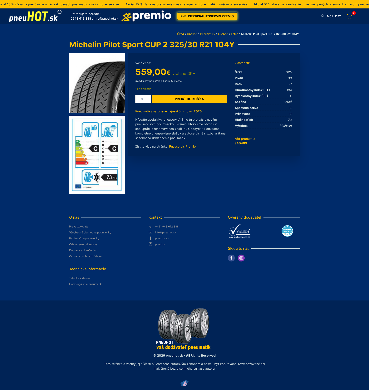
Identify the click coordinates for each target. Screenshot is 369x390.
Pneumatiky (207, 34)
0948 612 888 (81, 18)
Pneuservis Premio (182, 146)
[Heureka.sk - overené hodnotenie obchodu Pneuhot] (287, 231)
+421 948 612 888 (167, 226)
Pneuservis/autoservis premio (207, 16)
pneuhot (160, 244)
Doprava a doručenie (82, 250)
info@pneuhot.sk (106, 18)
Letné (234, 34)
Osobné (223, 34)
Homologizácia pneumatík (85, 284)
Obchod (192, 34)
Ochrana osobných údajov (85, 256)
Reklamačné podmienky (84, 238)
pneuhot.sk (162, 238)
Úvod (180, 34)
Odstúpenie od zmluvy (83, 244)
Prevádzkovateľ (79, 226)
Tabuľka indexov (79, 278)
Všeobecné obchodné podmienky (90, 232)
